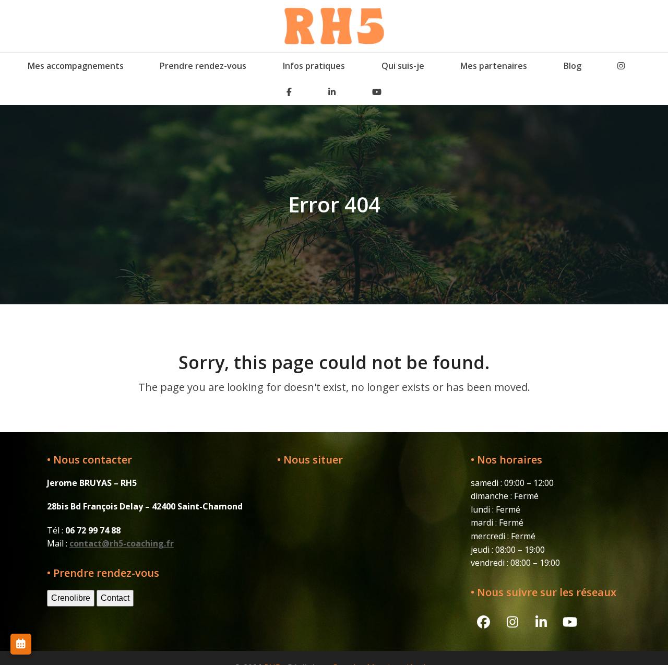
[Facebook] (290, 92)
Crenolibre (70, 597)
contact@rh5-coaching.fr (121, 543)
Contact (115, 597)
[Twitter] (621, 66)
